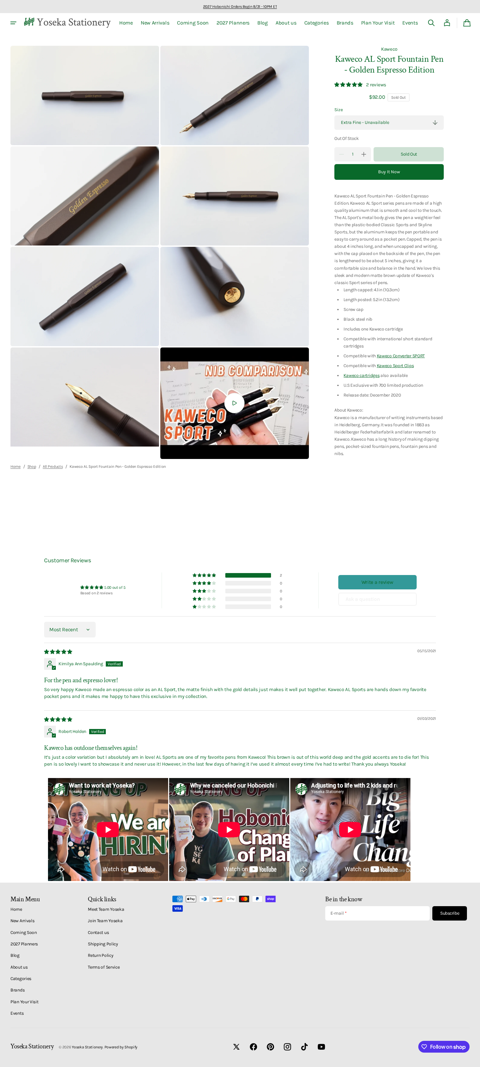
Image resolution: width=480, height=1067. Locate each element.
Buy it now (389, 172)
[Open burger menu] (13, 23)
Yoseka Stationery (87, 1047)
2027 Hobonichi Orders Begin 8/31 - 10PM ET (240, 6)
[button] (431, 23)
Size (338, 109)
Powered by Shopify (121, 1047)
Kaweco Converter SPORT (401, 355)
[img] (58, 652)
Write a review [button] (377, 582)
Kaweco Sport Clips (395, 365)
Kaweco (389, 49)
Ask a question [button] (362, 599)
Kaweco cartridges (361, 375)
